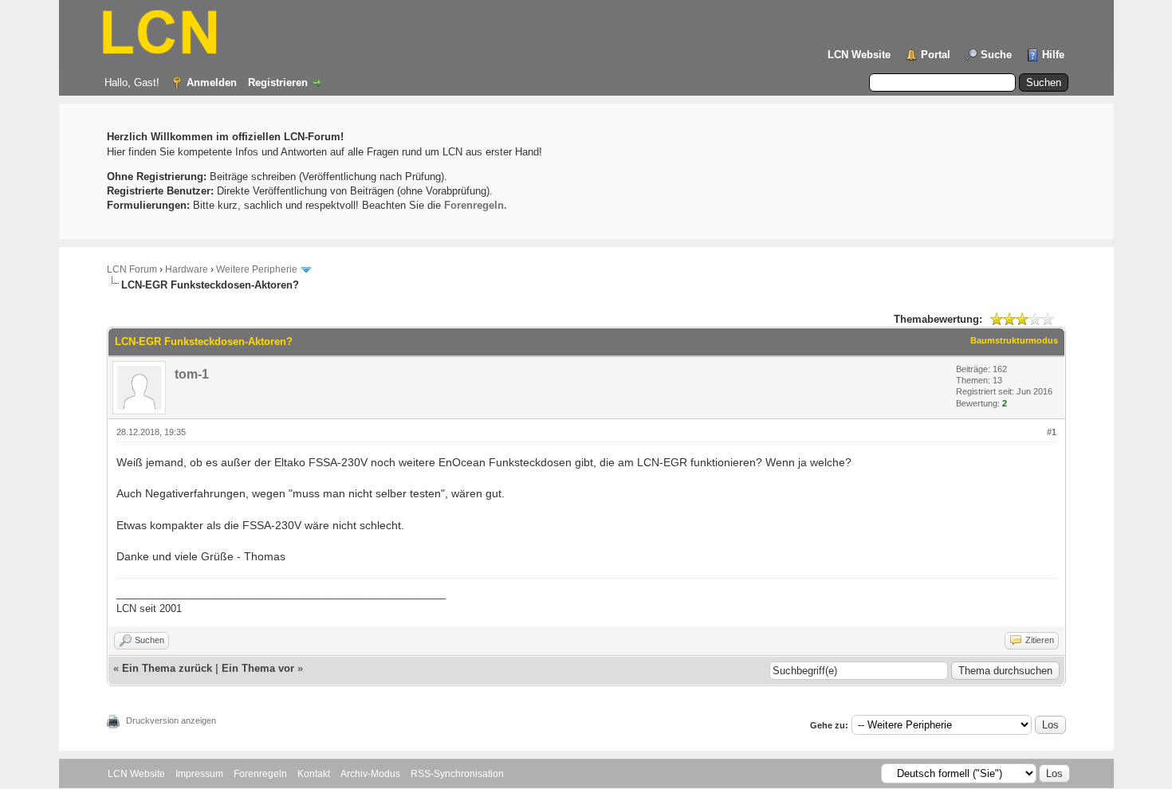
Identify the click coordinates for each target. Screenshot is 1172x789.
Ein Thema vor (258, 668)
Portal (935, 55)
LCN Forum (132, 269)
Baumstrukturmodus (1014, 340)
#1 (1051, 432)
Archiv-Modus (370, 773)
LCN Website (859, 55)
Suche (996, 55)
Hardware (186, 269)
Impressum (199, 773)
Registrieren (278, 82)
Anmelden (212, 82)
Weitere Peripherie (256, 269)
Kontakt (313, 773)
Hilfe (1053, 55)
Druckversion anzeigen (171, 720)
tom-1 (192, 374)
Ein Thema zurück (167, 668)
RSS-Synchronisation (457, 773)
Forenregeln (260, 773)
